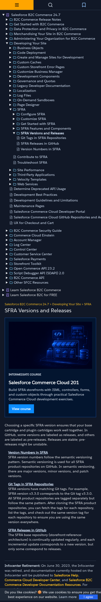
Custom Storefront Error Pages (40, 67)
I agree (88, 597)
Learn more (68, 597)
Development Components (38, 76)
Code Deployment (31, 52)
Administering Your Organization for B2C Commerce (54, 38)
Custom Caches (29, 62)
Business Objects (30, 48)
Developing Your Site (30, 43)
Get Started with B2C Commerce (39, 24)
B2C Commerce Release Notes (37, 19)
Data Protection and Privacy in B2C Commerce (50, 29)
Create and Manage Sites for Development (50, 57)
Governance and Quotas (36, 81)
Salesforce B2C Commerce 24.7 (35, 15)
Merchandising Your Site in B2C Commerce (47, 34)
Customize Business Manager (40, 71)
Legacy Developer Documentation (43, 86)
